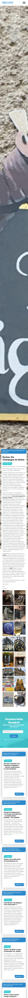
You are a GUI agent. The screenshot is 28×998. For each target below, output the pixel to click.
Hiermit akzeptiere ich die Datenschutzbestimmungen (14, 739)
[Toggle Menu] (24, 3)
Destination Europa (14, 450)
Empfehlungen (21, 450)
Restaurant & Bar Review (15, 850)
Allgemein (4, 450)
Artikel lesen (18, 794)
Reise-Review (5, 452)
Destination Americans (15, 802)
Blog (8, 450)
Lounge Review (13, 754)
